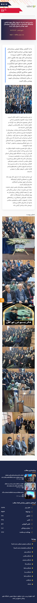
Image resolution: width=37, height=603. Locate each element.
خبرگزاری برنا (27, 572)
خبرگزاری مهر (27, 552)
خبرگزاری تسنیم (27, 560)
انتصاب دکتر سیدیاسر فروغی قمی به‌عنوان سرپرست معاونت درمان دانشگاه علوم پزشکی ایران (12, 476)
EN (2, 10)
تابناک (29, 584)
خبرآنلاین (28, 580)
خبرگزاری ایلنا (27, 576)
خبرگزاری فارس (27, 556)
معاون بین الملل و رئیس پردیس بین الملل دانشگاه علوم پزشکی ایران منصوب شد (14, 485)
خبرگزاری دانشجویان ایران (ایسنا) (22, 548)
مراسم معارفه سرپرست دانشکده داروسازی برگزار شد (13, 493)
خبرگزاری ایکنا (27, 568)
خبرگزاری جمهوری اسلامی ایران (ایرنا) (21, 544)
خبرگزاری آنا (28, 564)
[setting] (2, 300)
